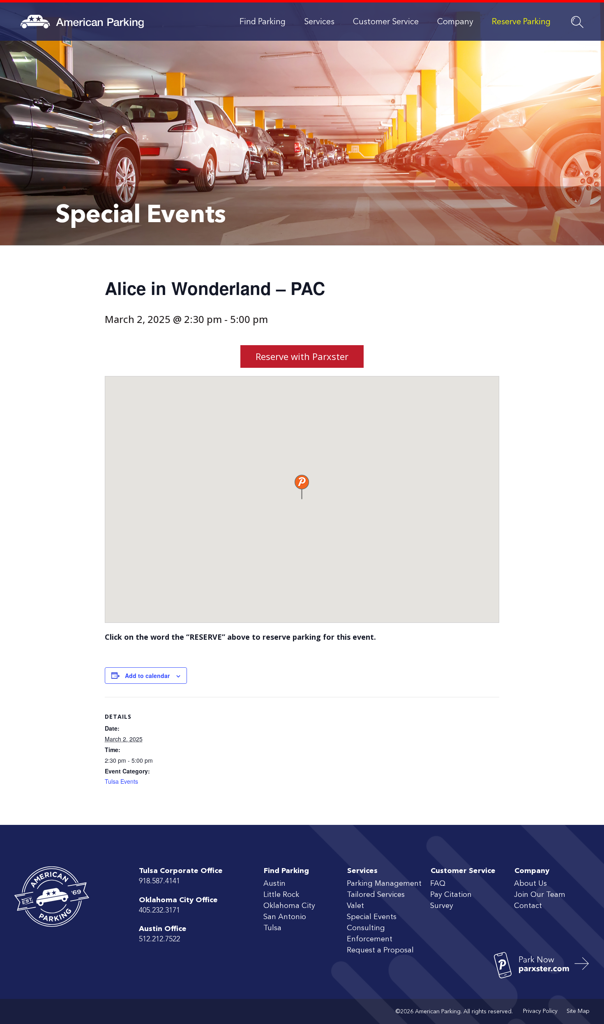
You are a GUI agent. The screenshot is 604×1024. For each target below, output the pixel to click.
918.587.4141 (159, 881)
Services (319, 22)
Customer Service (386, 22)
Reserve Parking (521, 22)
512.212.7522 (159, 939)
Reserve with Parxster (302, 356)
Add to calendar (147, 675)
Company (455, 22)
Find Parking (263, 22)
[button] (302, 487)
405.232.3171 (159, 910)
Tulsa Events (121, 781)
